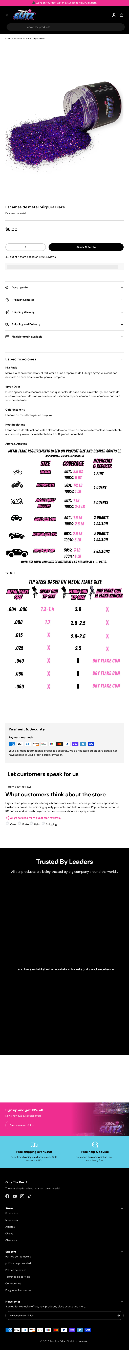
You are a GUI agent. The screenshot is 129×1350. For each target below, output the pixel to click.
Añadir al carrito (86, 247)
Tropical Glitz (57, 1341)
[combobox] (66, 27)
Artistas (13, 48)
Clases (9, 1233)
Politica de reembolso (18, 1256)
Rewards (13, 98)
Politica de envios (15, 1270)
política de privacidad (18, 1263)
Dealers (13, 90)
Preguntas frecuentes (18, 1290)
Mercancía (11, 1220)
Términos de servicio (17, 1276)
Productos (11, 1213)
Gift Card (14, 106)
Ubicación (15, 114)
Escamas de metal (15, 213)
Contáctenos (13, 1283)
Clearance (15, 74)
